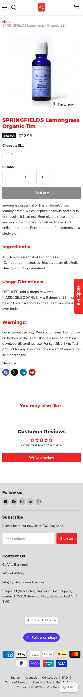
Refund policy (42, 682)
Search (15, 678)
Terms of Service (16, 682)
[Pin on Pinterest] (32, 372)
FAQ (65, 678)
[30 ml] (10, 159)
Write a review (41, 457)
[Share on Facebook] (5, 372)
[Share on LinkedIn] (23, 372)
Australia (39, 620)
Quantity (8, 167)
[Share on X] (14, 372)
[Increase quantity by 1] (42, 177)
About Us (31, 678)
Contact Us (49, 678)
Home (7, 22)
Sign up (66, 538)
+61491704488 (13, 573)
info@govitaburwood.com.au (23, 582)
